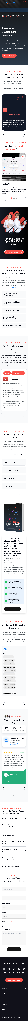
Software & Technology (7, 454)
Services (8, 15)
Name (3, 885)
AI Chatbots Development (7, 10)
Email (3, 894)
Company (5, 999)
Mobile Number (6, 903)
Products (4, 994)
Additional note (6, 929)
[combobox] (4, 907)
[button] (11, 198)
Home (3, 15)
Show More (12, 493)
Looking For (5, 912)
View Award (13, 744)
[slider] (2, 926)
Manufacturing (20, 454)
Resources (5, 1004)
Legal (3, 1009)
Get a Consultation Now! (13, 252)
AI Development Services (18, 15)
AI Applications (18, 10)
